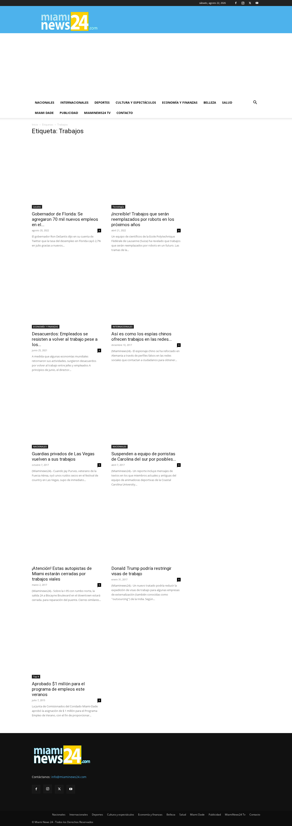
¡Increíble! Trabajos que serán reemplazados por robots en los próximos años (142, 219)
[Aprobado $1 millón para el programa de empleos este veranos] (66, 643)
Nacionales (44, 102)
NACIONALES (40, 446)
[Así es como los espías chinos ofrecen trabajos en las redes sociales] (146, 294)
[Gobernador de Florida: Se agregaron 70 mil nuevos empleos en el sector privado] (66, 174)
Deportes (102, 102)
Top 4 (36, 676)
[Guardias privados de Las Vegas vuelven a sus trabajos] (66, 413)
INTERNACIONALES (123, 326)
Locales (37, 206)
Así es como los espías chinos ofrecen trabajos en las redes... (141, 336)
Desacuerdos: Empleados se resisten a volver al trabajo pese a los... (64, 339)
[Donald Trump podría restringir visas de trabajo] (146, 528)
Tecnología (118, 206)
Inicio (35, 124)
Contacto (125, 113)
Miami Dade (44, 113)
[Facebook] (236, 3)
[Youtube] (257, 3)
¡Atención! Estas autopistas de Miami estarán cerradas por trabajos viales (62, 574)
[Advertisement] (146, 65)
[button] (255, 103)
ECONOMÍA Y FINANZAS (45, 326)
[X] (250, 3)
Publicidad (69, 113)
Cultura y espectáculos (136, 102)
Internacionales (74, 102)
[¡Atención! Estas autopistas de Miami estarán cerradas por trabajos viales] (66, 528)
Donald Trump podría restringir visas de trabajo (141, 571)
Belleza (210, 102)
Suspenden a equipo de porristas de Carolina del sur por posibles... (143, 456)
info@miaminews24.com (68, 777)
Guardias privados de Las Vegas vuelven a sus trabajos (63, 456)
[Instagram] (243, 3)
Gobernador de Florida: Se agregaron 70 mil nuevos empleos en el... (65, 219)
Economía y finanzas (180, 102)
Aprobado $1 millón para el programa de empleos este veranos (58, 689)
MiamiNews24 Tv (97, 113)
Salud (227, 102)
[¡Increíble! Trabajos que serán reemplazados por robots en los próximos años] (146, 174)
